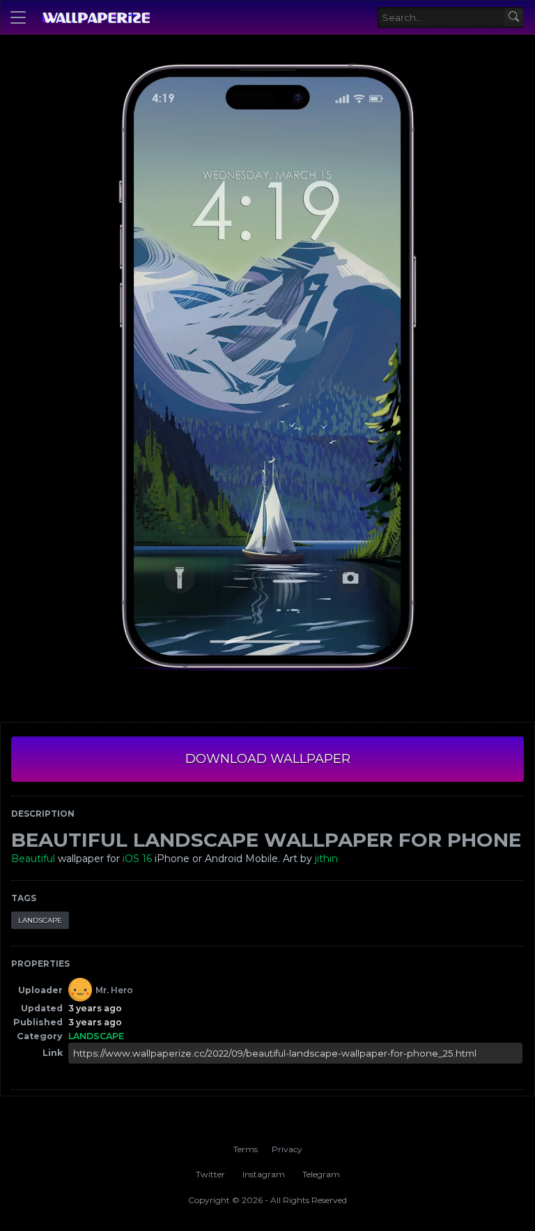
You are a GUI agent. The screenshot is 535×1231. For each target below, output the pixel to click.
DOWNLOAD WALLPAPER (267, 758)
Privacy (287, 1149)
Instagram (263, 1174)
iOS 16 (137, 858)
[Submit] (513, 17)
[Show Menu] (18, 17)
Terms (245, 1149)
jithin (326, 858)
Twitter (210, 1174)
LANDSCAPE (40, 920)
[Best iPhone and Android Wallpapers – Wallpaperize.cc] (95, 17)
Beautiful (33, 858)
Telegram (321, 1174)
